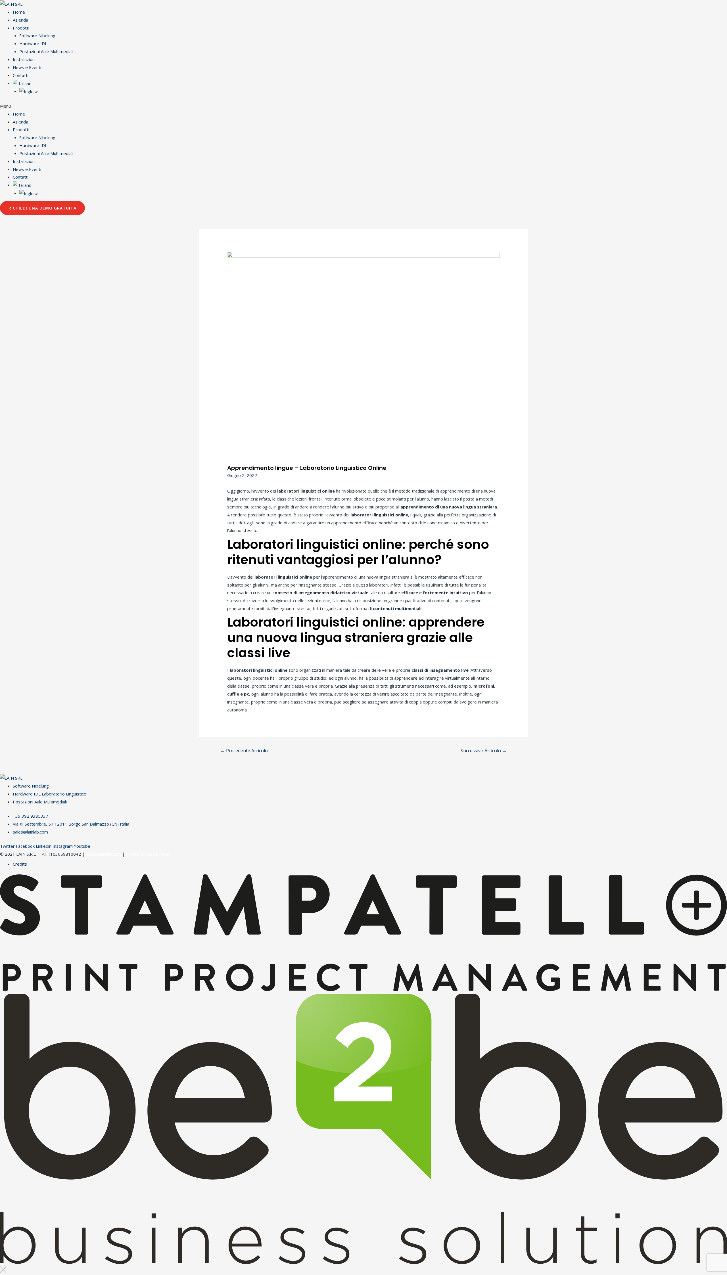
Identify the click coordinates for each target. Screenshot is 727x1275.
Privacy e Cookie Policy (148, 854)
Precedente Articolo (244, 751)
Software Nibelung (37, 35)
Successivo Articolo (484, 751)
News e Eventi (27, 67)
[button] (363, 106)
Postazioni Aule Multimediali (46, 51)
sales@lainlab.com (103, 854)
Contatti (20, 75)
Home (19, 12)
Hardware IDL (33, 43)
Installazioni (24, 59)
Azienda (20, 20)
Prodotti (21, 28)
